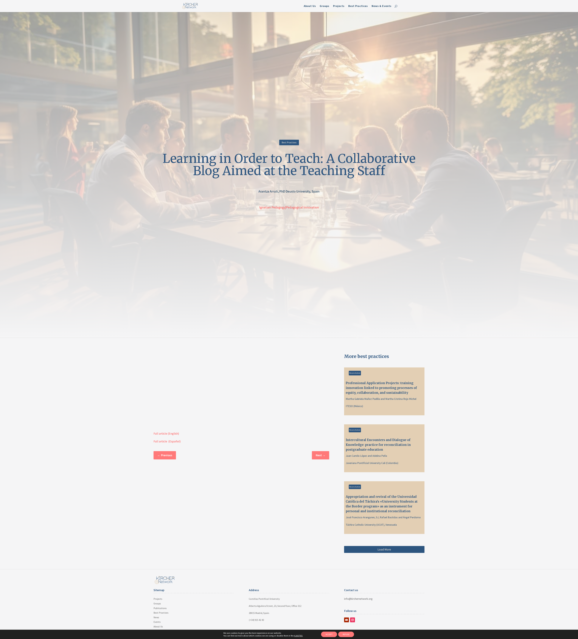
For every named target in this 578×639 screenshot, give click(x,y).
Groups (324, 6)
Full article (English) (166, 433)
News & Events (381, 6)
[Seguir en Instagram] (352, 619)
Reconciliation (354, 373)
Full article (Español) (167, 441)
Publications (160, 608)
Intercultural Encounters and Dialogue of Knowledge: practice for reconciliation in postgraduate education (384, 448)
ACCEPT (329, 634)
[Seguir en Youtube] (346, 619)
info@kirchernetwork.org (358, 598)
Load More (384, 549)
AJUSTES (298, 635)
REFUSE (346, 634)
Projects (338, 6)
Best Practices (358, 6)
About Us (310, 6)
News (156, 617)
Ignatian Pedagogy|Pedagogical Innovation (289, 207)
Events (157, 621)
